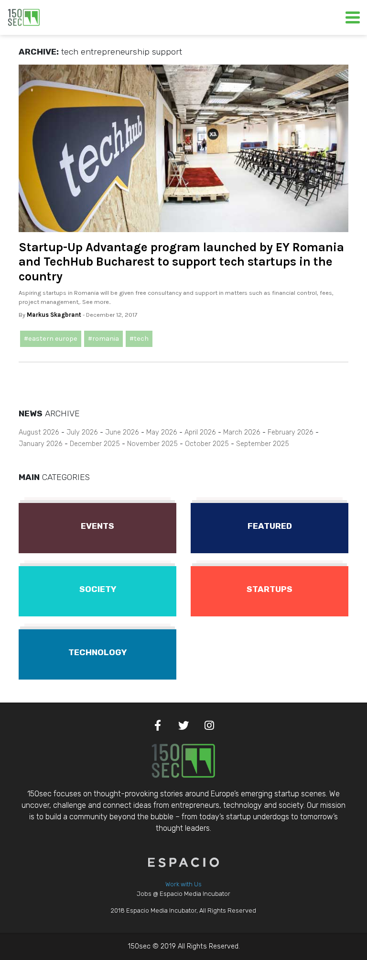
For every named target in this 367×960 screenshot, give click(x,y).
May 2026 (161, 432)
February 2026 (290, 432)
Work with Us (183, 884)
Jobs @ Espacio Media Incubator (183, 893)
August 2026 (39, 432)
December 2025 (95, 444)
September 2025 (262, 444)
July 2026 (82, 432)
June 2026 (122, 432)
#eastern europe (50, 339)
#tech (139, 339)
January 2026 (41, 444)
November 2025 (152, 444)
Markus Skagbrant (54, 314)
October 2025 (207, 444)
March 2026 (241, 432)
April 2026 (200, 432)
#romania (103, 339)
